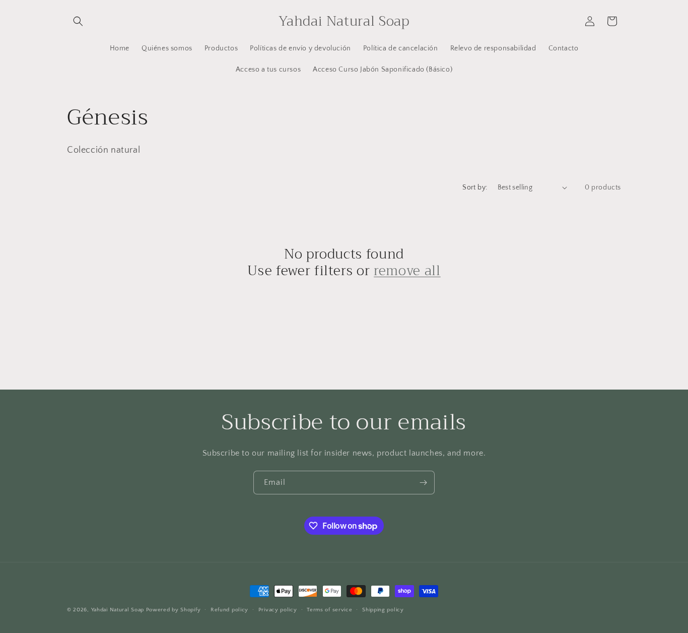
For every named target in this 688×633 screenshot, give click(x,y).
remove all (407, 271)
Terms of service (329, 610)
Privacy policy (277, 610)
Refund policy (229, 610)
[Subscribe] (423, 482)
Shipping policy (383, 610)
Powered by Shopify (173, 610)
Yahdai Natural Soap (117, 610)
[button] (78, 21)
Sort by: (474, 187)
